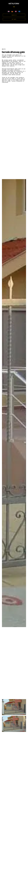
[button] (14, 7)
